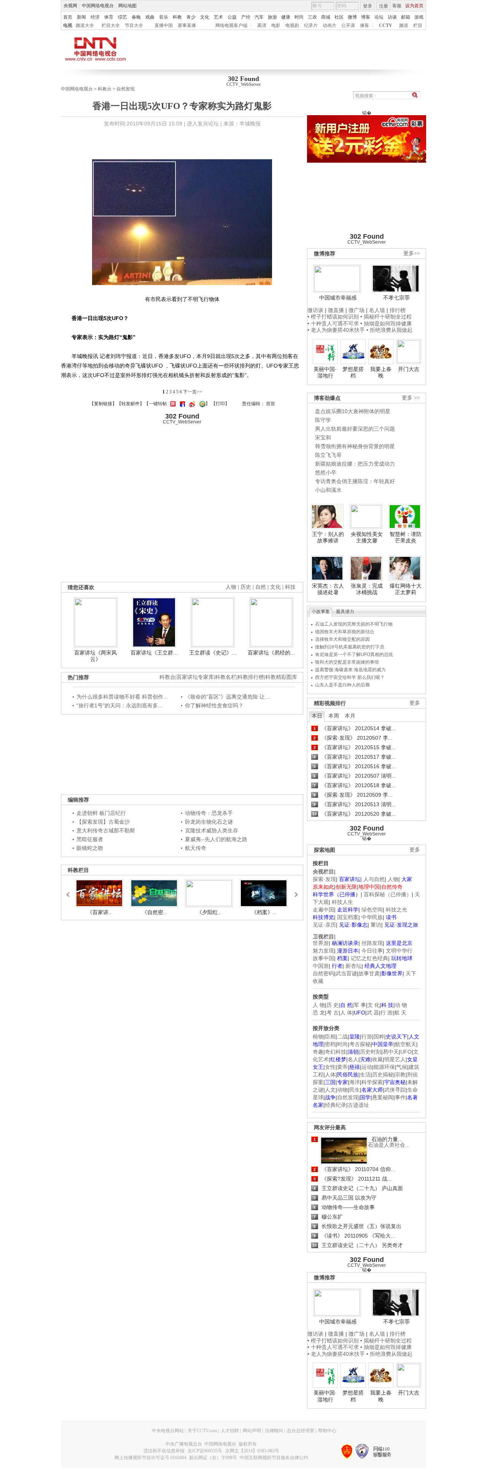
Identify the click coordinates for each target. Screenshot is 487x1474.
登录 (367, 6)
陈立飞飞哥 (328, 455)
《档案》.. (263, 912)
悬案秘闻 (382, 1097)
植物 (318, 1036)
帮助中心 (327, 1430)
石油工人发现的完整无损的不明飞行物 (354, 624)
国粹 (379, 1036)
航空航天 (405, 1044)
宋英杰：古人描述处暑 (328, 589)
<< (70, 891)
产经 (245, 17)
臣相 (330, 1036)
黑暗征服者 (89, 839)
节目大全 (134, 25)
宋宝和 (323, 437)
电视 (67, 25)
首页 (67, 17)
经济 (95, 17)
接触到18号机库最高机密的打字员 (349, 647)
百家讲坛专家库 (195, 677)
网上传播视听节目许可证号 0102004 (150, 1457)
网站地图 (127, 5)
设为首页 (414, 5)
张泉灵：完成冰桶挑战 (367, 589)
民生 (354, 1090)
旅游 (272, 17)
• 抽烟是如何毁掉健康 (386, 323)
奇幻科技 (335, 1052)
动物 (342, 1090)
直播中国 (163, 25)
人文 (330, 1090)
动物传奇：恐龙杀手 (209, 813)
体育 (108, 17)
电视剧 (292, 25)
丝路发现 (372, 943)
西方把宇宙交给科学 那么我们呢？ (350, 677)
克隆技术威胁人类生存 (211, 830)
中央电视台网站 (168, 1430)
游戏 (418, 17)
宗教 (400, 1074)
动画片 (329, 25)
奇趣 (318, 1052)
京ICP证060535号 (205, 1450)
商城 (325, 17)
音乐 (163, 17)
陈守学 (323, 420)
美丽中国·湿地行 (325, 372)
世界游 (321, 943)
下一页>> (192, 392)
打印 (220, 403)
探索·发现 (324, 879)
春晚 (136, 17)
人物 (393, 879)
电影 (275, 25)
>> (294, 891)
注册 (383, 6)
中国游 (321, 966)
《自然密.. (154, 912)
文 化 (374, 1005)
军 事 (360, 1005)
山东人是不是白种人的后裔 (342, 685)
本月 (350, 716)
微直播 (336, 310)
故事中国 (323, 958)
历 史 (332, 1005)
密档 (330, 1044)
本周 (333, 716)
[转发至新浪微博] (191, 403)
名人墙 (377, 310)
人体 (330, 1074)
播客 (364, 25)
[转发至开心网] (172, 403)
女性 (330, 1067)
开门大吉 (408, 369)
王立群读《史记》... (212, 653)
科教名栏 (225, 677)
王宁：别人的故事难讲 (328, 537)
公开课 (348, 25)
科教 (177, 17)
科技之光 (396, 910)
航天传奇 (195, 848)
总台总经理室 (300, 1430)
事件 (400, 1097)
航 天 (400, 1013)
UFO (406, 1052)
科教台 (104, 89)
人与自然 (374, 879)
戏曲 (149, 17)
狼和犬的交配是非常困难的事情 (347, 662)
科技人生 (342, 902)
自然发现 (125, 89)
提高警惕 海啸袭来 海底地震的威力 (350, 669)
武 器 (373, 1013)
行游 (366, 1036)
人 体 (346, 1013)
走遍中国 (323, 910)
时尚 (299, 17)
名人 (353, 1059)
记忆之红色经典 (369, 958)
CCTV (385, 25)
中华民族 (372, 917)
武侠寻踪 (395, 1090)
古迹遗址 (358, 1105)
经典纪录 (335, 1105)
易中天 (391, 1052)
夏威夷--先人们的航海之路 (216, 839)
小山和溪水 (328, 490)
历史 (246, 587)
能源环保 (384, 1067)
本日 (317, 716)
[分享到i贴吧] (181, 403)
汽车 (259, 17)
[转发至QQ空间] (201, 403)
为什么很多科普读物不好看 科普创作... (122, 697)
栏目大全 (111, 25)
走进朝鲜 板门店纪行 (101, 813)
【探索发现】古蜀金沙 (103, 822)
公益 (232, 17)
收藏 (377, 1059)
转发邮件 (130, 403)
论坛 (379, 17)
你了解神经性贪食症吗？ (214, 705)
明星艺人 (395, 1059)
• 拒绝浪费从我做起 (389, 330)
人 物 (319, 1005)
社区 (339, 17)
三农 (312, 17)
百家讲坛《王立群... (154, 653)
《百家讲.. (99, 912)
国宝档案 (347, 917)
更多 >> (411, 398)
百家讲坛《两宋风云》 (95, 656)
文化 (204, 17)
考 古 (332, 1013)
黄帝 (342, 1067)
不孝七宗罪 (396, 298)
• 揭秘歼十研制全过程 (386, 317)
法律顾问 (274, 1430)
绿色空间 (372, 910)
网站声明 (252, 1430)
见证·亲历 (324, 925)
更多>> (411, 253)
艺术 (218, 17)
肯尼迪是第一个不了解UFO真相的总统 (354, 654)
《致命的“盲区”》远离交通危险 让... (227, 697)
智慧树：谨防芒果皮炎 (406, 537)
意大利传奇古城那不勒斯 (105, 830)
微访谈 (315, 310)
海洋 (354, 1082)
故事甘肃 (369, 973)
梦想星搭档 (353, 372)
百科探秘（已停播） (388, 894)
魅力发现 (323, 951)
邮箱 (405, 17)
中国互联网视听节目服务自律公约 (274, 1457)
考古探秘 (360, 1044)
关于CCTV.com (202, 1430)
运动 (366, 1067)
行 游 (386, 1013)
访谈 (392, 17)
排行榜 (398, 310)
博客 (365, 17)
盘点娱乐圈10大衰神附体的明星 (352, 411)
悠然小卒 (325, 472)
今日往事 (372, 951)
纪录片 (311, 25)
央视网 (70, 5)
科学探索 (372, 1082)
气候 (401, 1067)
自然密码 (323, 973)
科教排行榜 (250, 677)
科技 (290, 587)
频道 (403, 25)
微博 (352, 17)
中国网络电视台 (98, 5)
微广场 (356, 310)
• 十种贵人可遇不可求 (333, 323)
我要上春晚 (381, 372)
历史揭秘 (382, 1074)
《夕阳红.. (209, 912)
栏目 (417, 25)
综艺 (122, 17)
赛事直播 (187, 25)
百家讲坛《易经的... (271, 653)
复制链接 (103, 403)
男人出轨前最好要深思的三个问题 (355, 429)
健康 (285, 17)
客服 (396, 5)
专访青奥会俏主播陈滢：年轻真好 (355, 481)
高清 (261, 25)
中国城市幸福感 (337, 298)
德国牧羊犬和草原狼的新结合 (344, 631)
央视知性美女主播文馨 (367, 537)
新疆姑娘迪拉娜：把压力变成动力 (355, 464)
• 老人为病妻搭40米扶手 (336, 330)
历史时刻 (370, 1052)
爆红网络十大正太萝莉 (406, 589)
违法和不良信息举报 (164, 1450)
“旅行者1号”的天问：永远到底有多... (119, 705)
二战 (342, 1036)
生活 (365, 1074)
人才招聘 (230, 1430)
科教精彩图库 (281, 677)
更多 (414, 703)
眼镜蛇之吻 (89, 848)
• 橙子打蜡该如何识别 (333, 317)
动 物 (401, 1005)
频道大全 (85, 25)
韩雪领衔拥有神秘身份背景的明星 (355, 446)
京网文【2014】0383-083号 (252, 1450)
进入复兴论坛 (203, 123)
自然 (260, 587)
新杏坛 (353, 966)
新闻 (81, 17)
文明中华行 (399, 951)
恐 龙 (319, 1013)
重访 (376, 925)
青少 (191, 17)
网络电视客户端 (231, 25)
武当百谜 (346, 973)
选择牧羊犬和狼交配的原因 (342, 639)
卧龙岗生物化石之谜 (209, 822)
